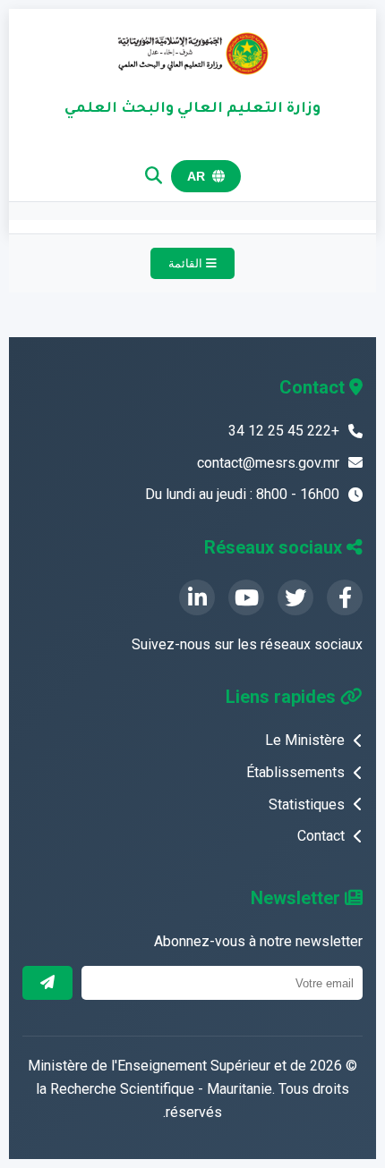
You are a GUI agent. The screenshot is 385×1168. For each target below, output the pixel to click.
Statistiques (307, 804)
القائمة (187, 263)
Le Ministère (305, 740)
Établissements (295, 772)
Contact (321, 835)
